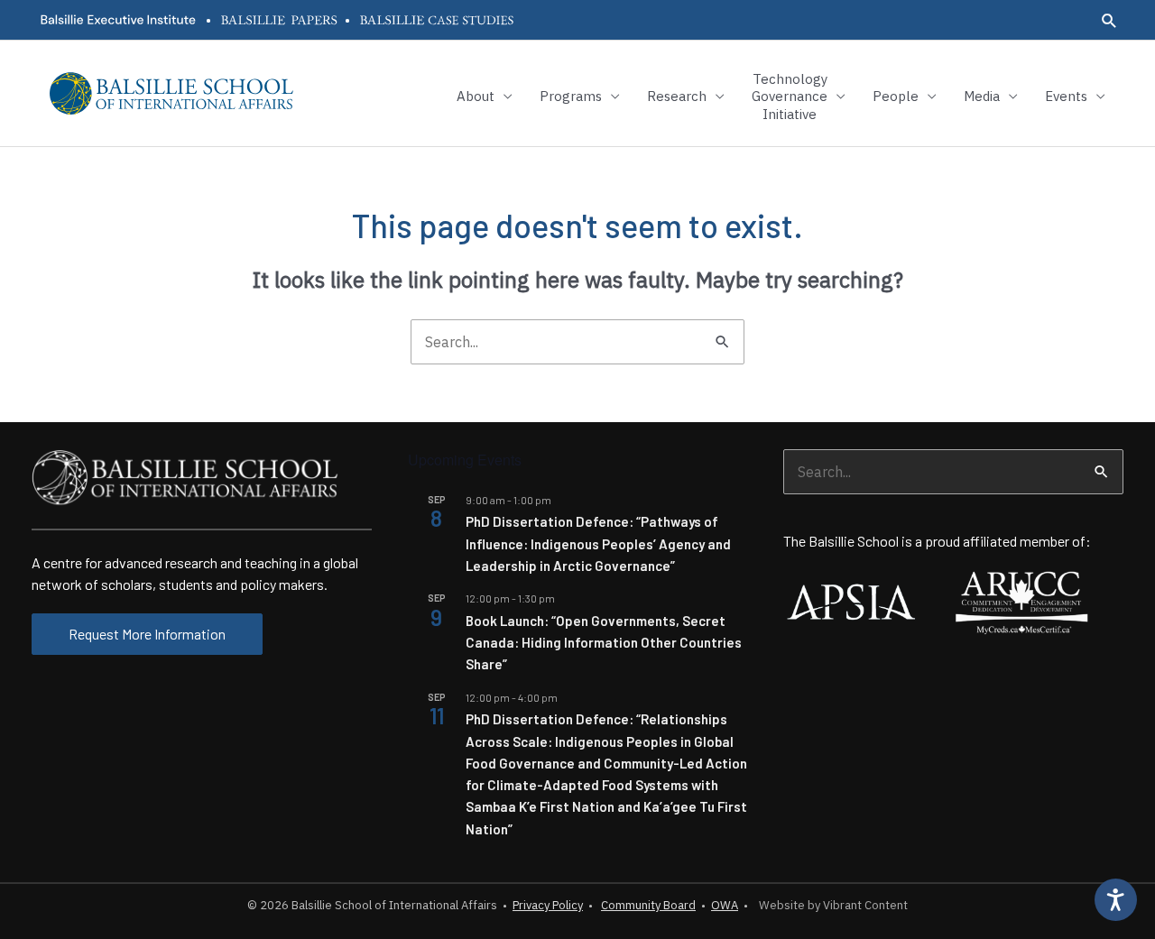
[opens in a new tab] (117, 20)
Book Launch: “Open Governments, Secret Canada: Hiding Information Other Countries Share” (604, 642)
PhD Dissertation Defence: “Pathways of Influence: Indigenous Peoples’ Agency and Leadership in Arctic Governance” (598, 543)
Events (1066, 96)
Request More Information (147, 633)
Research (677, 96)
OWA (724, 905)
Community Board (648, 905)
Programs (571, 96)
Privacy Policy (548, 905)
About (475, 96)
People (896, 96)
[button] (1109, 20)
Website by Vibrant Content (830, 905)
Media (982, 96)
